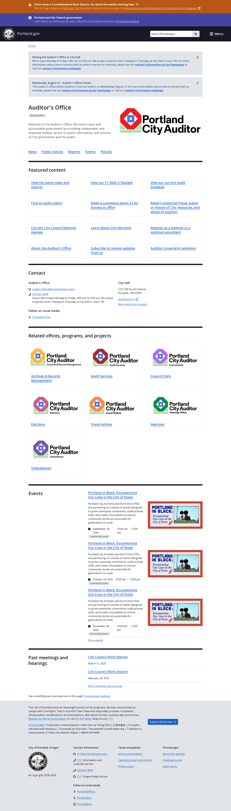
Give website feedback (97, 696)
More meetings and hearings (105, 686)
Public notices (52, 152)
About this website (174, 754)
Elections (38, 424)
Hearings (157, 424)
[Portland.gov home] (21, 34)
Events (90, 152)
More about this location (132, 304)
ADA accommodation (130, 754)
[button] (216, 34)
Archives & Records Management (45, 378)
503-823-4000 (83, 718)
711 (111, 718)
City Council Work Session (108, 657)
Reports (74, 152)
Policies (106, 152)
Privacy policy (126, 766)
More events (95, 640)
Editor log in (170, 766)
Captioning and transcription (135, 760)
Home (32, 46)
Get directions (126, 299)
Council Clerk (161, 376)
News (32, 152)
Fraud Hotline (101, 424)
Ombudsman (41, 468)
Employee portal (172, 760)
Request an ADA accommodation (47, 718)
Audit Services (102, 376)
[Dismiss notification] (197, 57)
